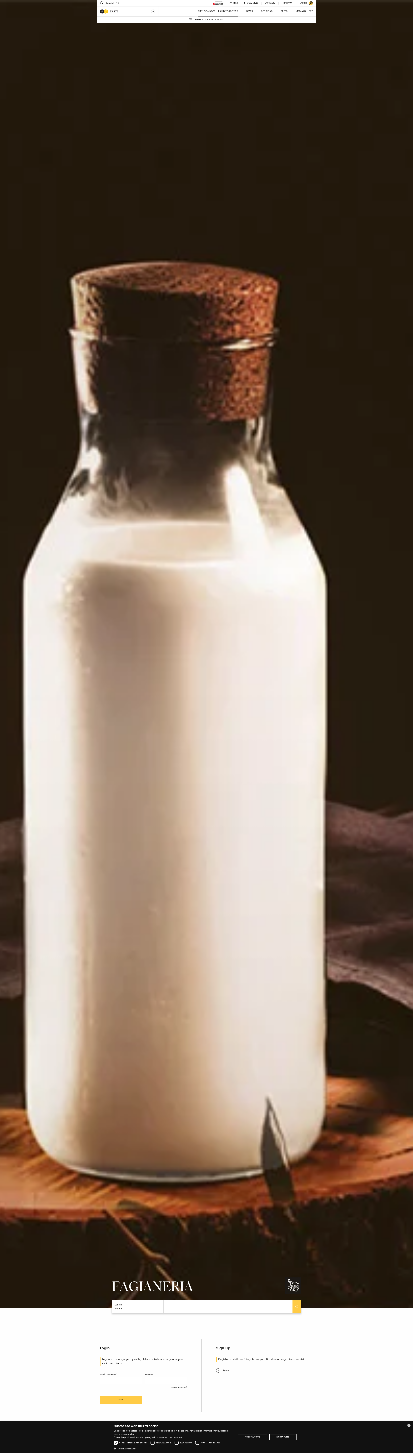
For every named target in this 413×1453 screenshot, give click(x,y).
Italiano (287, 3)
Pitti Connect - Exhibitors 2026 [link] (218, 11)
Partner (234, 3)
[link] (304, 3)
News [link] (249, 11)
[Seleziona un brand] (153, 11)
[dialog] (206, 1437)
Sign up (226, 1370)
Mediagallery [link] (304, 11)
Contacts (270, 3)
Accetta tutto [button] (252, 1437)
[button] (173, 1449)
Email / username (108, 1374)
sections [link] (266, 11)
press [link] (284, 11)
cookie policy (127, 1434)
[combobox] (409, 1425)
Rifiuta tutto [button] (283, 1437)
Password (149, 1374)
